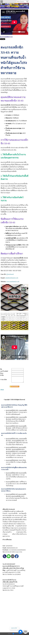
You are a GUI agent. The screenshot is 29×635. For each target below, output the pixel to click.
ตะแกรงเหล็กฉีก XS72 (12, 451)
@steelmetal (10, 274)
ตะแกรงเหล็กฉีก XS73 (17, 496)
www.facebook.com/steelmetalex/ (17, 550)
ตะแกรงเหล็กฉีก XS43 (12, 472)
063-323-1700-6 (9, 590)
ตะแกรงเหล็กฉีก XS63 (12, 481)
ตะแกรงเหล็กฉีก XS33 (12, 426)
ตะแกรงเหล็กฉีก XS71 (18, 449)
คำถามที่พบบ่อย (7, 539)
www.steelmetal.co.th (13, 281)
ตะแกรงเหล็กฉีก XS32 (12, 417)
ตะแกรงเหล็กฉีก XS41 (12, 438)
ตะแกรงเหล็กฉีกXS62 (12, 460)
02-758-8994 (8, 574)
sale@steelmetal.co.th (11, 278)
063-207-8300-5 (11, 552)
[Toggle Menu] (25, 631)
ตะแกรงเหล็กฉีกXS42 (12, 447)
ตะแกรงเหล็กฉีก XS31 (12, 410)
